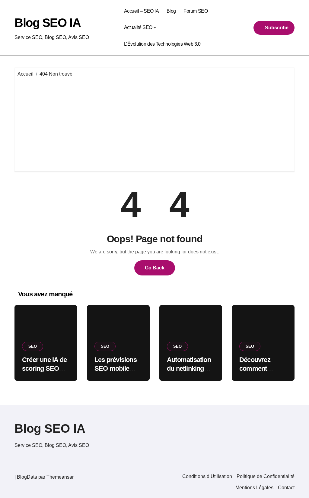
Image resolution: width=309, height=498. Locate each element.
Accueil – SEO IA (141, 11)
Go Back (154, 267)
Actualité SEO (138, 27)
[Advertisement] (155, 123)
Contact (286, 487)
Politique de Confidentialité (266, 476)
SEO (32, 346)
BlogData (27, 477)
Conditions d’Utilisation (207, 476)
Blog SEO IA (47, 22)
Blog (171, 11)
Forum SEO (195, 11)
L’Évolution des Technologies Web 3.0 (162, 44)
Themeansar (60, 477)
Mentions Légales (254, 487)
